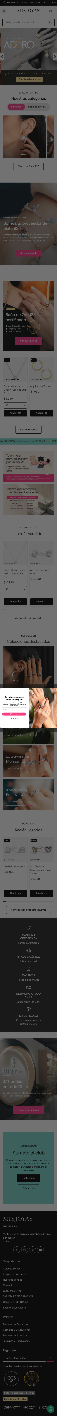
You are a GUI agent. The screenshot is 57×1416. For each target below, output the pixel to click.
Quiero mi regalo (14, 714)
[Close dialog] (55, 690)
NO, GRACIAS (14, 718)
